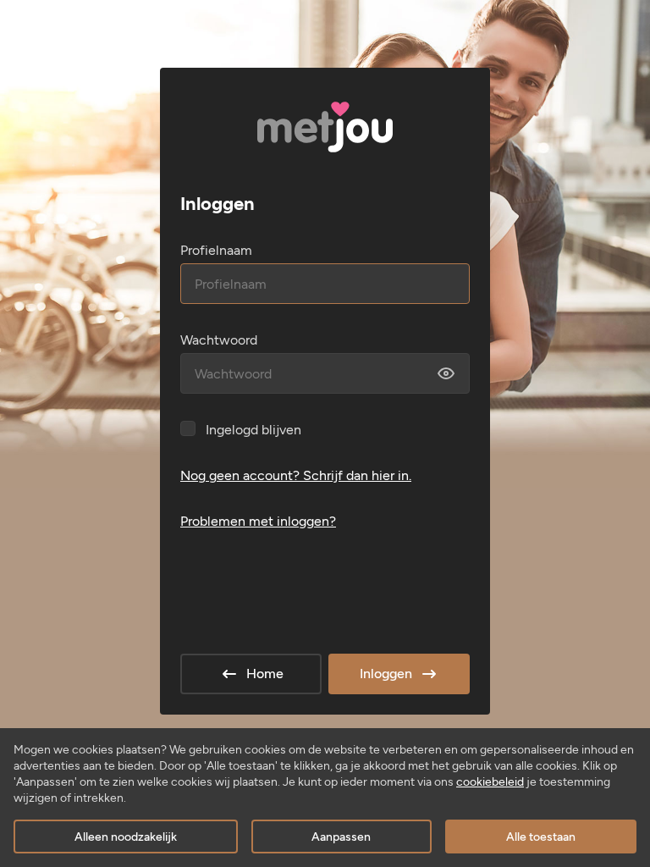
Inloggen (386, 673)
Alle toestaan (541, 837)
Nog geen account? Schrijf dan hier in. (295, 475)
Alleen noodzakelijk (125, 837)
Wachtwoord (218, 340)
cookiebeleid (490, 782)
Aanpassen (341, 837)
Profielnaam (216, 250)
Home (265, 673)
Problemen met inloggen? (258, 521)
